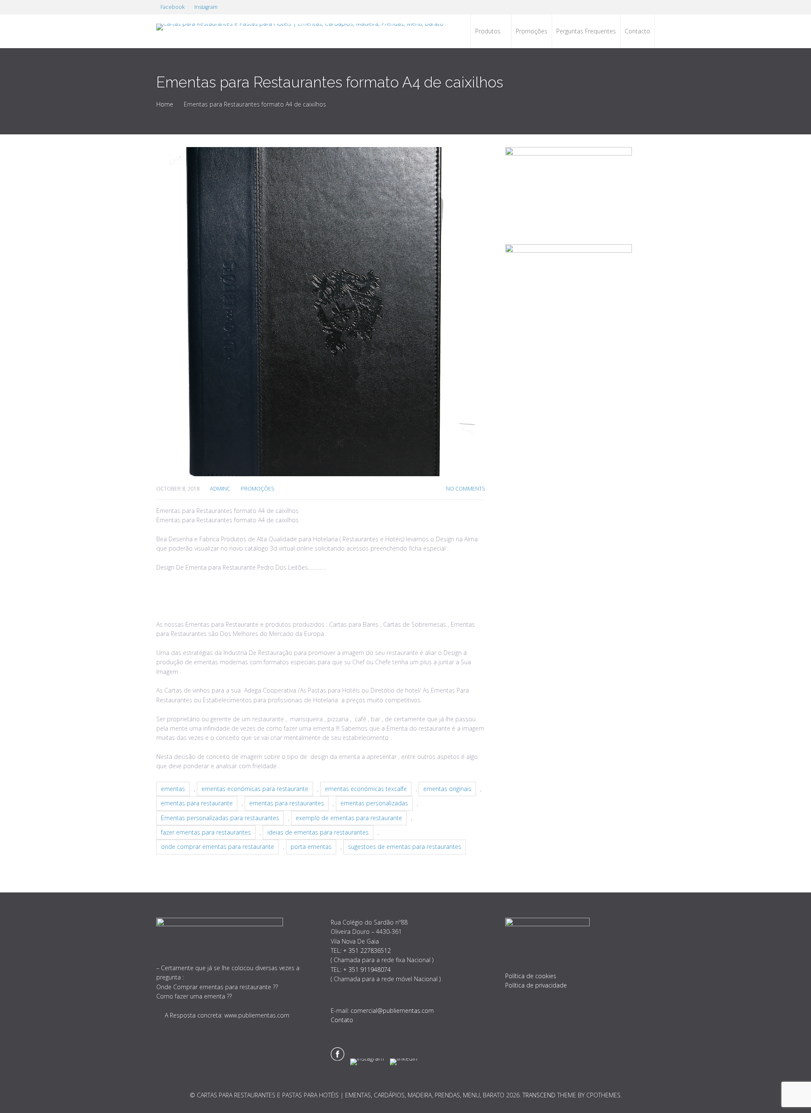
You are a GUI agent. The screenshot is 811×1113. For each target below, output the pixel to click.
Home (164, 104)
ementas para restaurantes (286, 803)
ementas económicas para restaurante (254, 789)
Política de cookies (530, 976)
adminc (220, 488)
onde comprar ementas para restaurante (217, 847)
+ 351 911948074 (367, 970)
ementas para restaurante (197, 803)
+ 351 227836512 (367, 951)
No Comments (465, 488)
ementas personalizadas (374, 803)
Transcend (539, 1095)
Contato (342, 1020)
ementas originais (447, 789)
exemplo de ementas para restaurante (349, 818)
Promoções (258, 488)
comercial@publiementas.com (392, 1011)
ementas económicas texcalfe (366, 789)
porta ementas (311, 847)
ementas (173, 789)
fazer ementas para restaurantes (206, 832)
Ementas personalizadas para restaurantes (220, 818)
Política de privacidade (536, 985)
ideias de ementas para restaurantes (318, 832)
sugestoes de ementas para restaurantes (404, 847)
